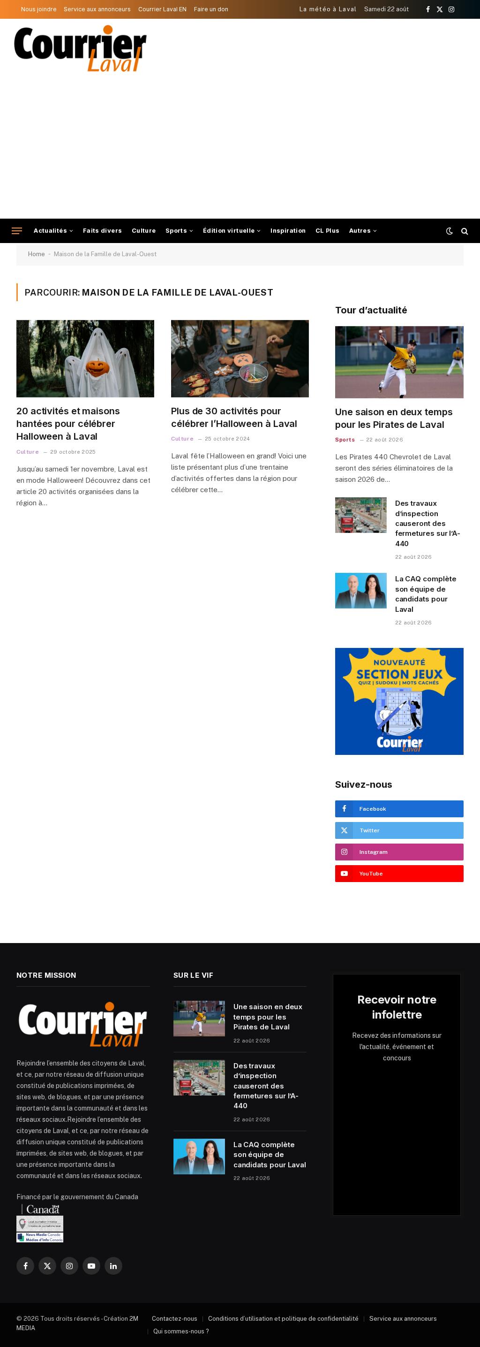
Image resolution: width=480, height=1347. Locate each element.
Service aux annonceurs (97, 9)
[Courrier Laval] (81, 48)
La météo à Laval (328, 9)
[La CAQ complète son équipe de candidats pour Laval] (361, 591)
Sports (176, 230)
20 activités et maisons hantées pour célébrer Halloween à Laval (68, 423)
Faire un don (211, 9)
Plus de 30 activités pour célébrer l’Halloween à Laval (234, 417)
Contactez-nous (174, 1318)
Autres (360, 230)
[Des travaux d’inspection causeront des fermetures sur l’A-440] (361, 515)
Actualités (50, 230)
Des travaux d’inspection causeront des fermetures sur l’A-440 (428, 523)
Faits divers (102, 230)
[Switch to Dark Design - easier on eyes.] (449, 231)
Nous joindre (39, 9)
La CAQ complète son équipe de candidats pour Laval (426, 593)
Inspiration (288, 230)
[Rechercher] (463, 231)
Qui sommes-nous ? (181, 1331)
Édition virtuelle (229, 230)
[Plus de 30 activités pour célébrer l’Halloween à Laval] (240, 358)
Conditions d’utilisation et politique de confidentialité (283, 1318)
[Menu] (17, 231)
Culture (144, 230)
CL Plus (327, 230)
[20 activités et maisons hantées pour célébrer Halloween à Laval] (85, 358)
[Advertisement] (240, 148)
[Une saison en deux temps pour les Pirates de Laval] (399, 362)
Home (36, 254)
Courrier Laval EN (162, 9)
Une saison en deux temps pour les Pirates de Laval (394, 418)
